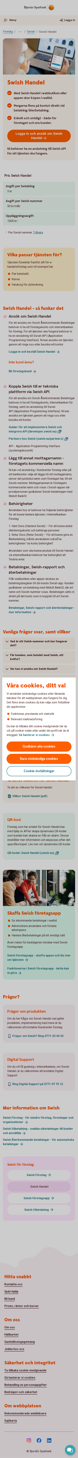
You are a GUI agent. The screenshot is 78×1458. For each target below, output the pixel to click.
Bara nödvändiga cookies (39, 759)
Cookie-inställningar (39, 771)
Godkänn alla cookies (39, 746)
